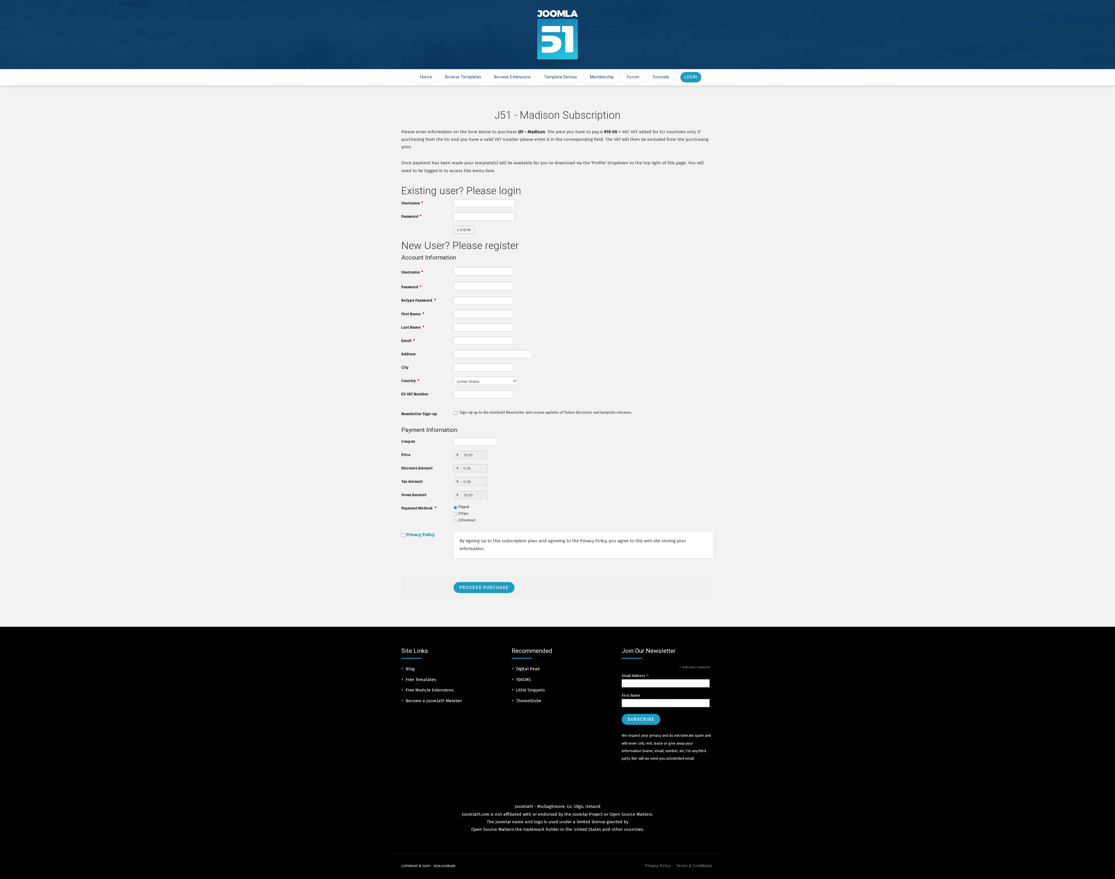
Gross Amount (414, 495)
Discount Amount (417, 468)
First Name (412, 314)
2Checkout (466, 520)
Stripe (462, 513)
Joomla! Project (587, 814)
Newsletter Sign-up (419, 414)
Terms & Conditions (694, 865)
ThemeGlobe (528, 700)
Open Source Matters (630, 814)
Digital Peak (528, 668)
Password (411, 216)
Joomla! (503, 821)
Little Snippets (530, 690)
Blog (410, 668)
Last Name (412, 327)
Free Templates (421, 679)
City (405, 367)
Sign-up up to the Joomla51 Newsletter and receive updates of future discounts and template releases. (545, 412)
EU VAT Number (414, 394)
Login (691, 77)
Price (406, 455)
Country (410, 381)
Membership (602, 77)
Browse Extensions (512, 77)
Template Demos (560, 77)
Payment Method (418, 508)
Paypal (463, 507)
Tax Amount (412, 481)
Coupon (408, 441)
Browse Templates (463, 77)
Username (412, 203)
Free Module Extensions (430, 690)
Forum (633, 77)
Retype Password (418, 300)
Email (408, 340)
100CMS (523, 679)
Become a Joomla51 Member (434, 700)
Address (408, 354)
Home (426, 77)
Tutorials (660, 77)
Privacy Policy (420, 534)
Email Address (635, 675)
